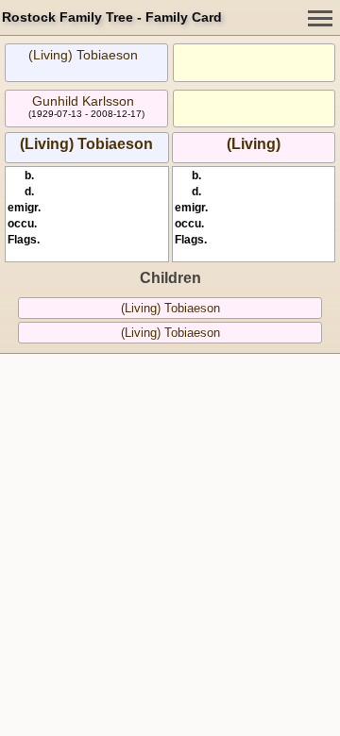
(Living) (253, 144)
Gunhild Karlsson (83, 101)
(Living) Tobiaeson (83, 54)
